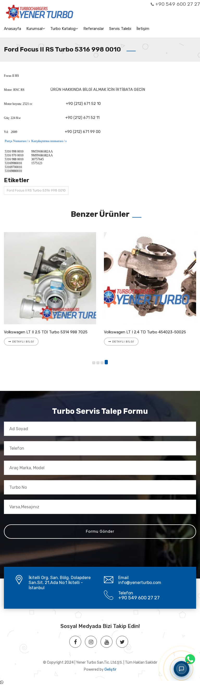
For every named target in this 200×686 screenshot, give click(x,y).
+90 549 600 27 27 (177, 4)
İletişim (142, 28)
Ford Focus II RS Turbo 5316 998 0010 (36, 190)
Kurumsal (34, 28)
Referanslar (93, 28)
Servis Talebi (120, 28)
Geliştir (110, 669)
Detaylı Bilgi (22, 341)
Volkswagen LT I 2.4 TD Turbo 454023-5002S (145, 332)
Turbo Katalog (63, 28)
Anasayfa (12, 28)
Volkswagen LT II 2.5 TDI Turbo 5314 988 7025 (46, 332)
